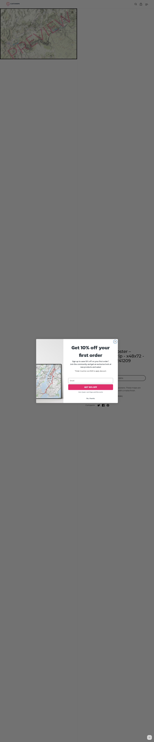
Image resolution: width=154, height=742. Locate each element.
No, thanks (90, 398)
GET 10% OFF (90, 387)
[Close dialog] (115, 342)
